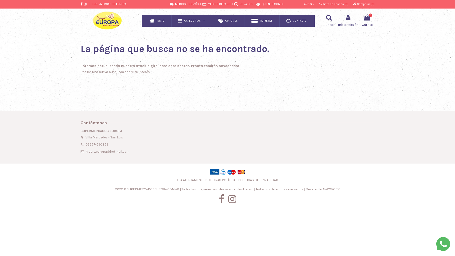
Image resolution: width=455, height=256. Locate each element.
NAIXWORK (331, 189)
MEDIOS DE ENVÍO (187, 4)
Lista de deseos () (335, 4)
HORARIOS (246, 4)
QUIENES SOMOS (273, 4)
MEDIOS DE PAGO (219, 4)
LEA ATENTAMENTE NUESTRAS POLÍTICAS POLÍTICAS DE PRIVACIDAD (227, 180)
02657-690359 (97, 144)
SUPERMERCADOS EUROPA (109, 4)
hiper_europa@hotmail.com (107, 152)
